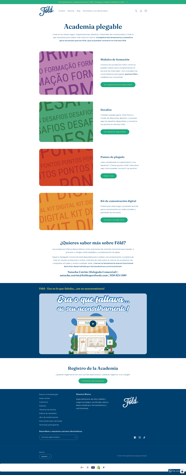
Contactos (43, 402)
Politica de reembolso (48, 413)
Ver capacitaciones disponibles (118, 84)
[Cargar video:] (93, 323)
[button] (136, 11)
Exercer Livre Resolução (48, 394)
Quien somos (44, 398)
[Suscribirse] (75, 437)
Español (44, 456)
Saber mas (108, 176)
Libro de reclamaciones (48, 417)
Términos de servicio (47, 410)
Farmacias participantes (49, 425)
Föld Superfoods (127, 456)
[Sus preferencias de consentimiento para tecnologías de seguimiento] (182, 471)
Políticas (42, 406)
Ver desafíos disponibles (115, 132)
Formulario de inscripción (93, 381)
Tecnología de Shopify (140, 456)
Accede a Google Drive (114, 220)
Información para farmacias (50, 421)
